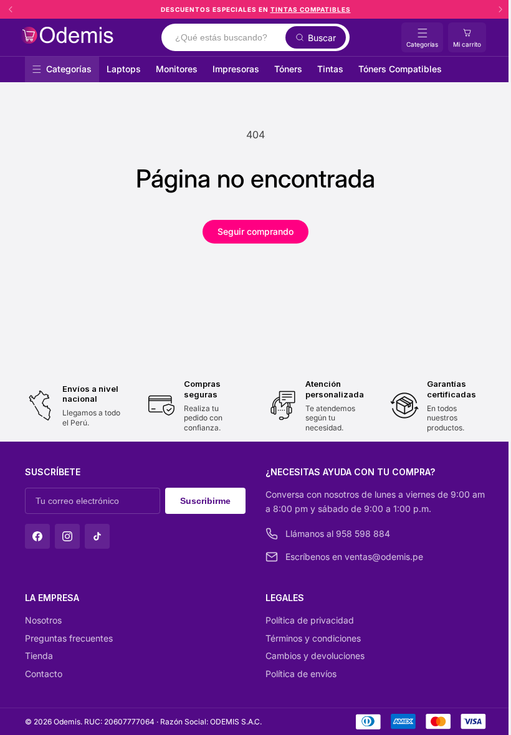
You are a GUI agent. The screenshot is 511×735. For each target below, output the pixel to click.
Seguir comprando (255, 231)
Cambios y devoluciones (315, 655)
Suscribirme (205, 501)
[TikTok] (97, 536)
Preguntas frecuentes (69, 638)
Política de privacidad (309, 620)
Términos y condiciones (313, 638)
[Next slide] (500, 9)
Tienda (39, 655)
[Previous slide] (10, 9)
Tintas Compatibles (310, 9)
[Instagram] (67, 536)
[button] (467, 37)
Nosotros (43, 620)
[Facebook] (37, 536)
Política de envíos (301, 673)
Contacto (43, 673)
